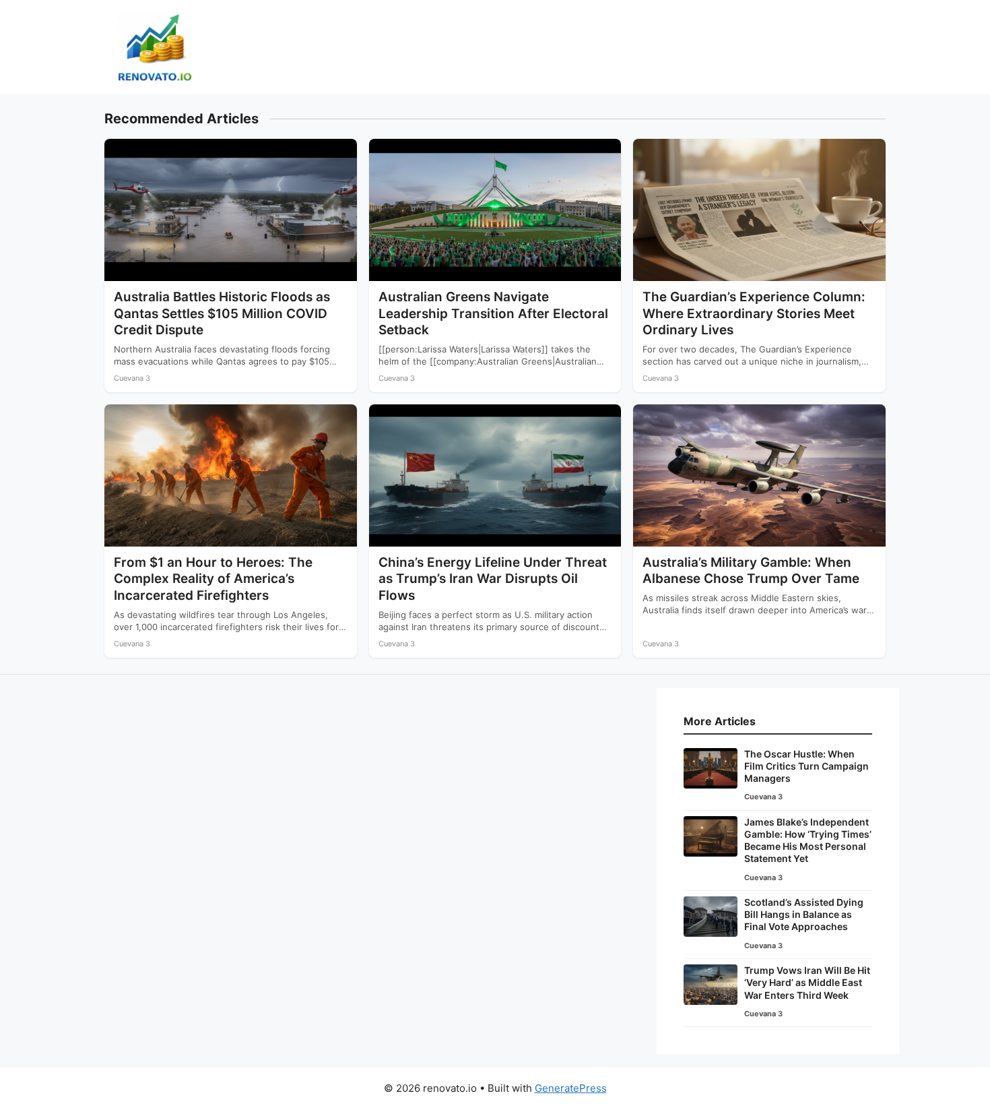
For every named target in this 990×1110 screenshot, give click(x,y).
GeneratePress (571, 1088)
